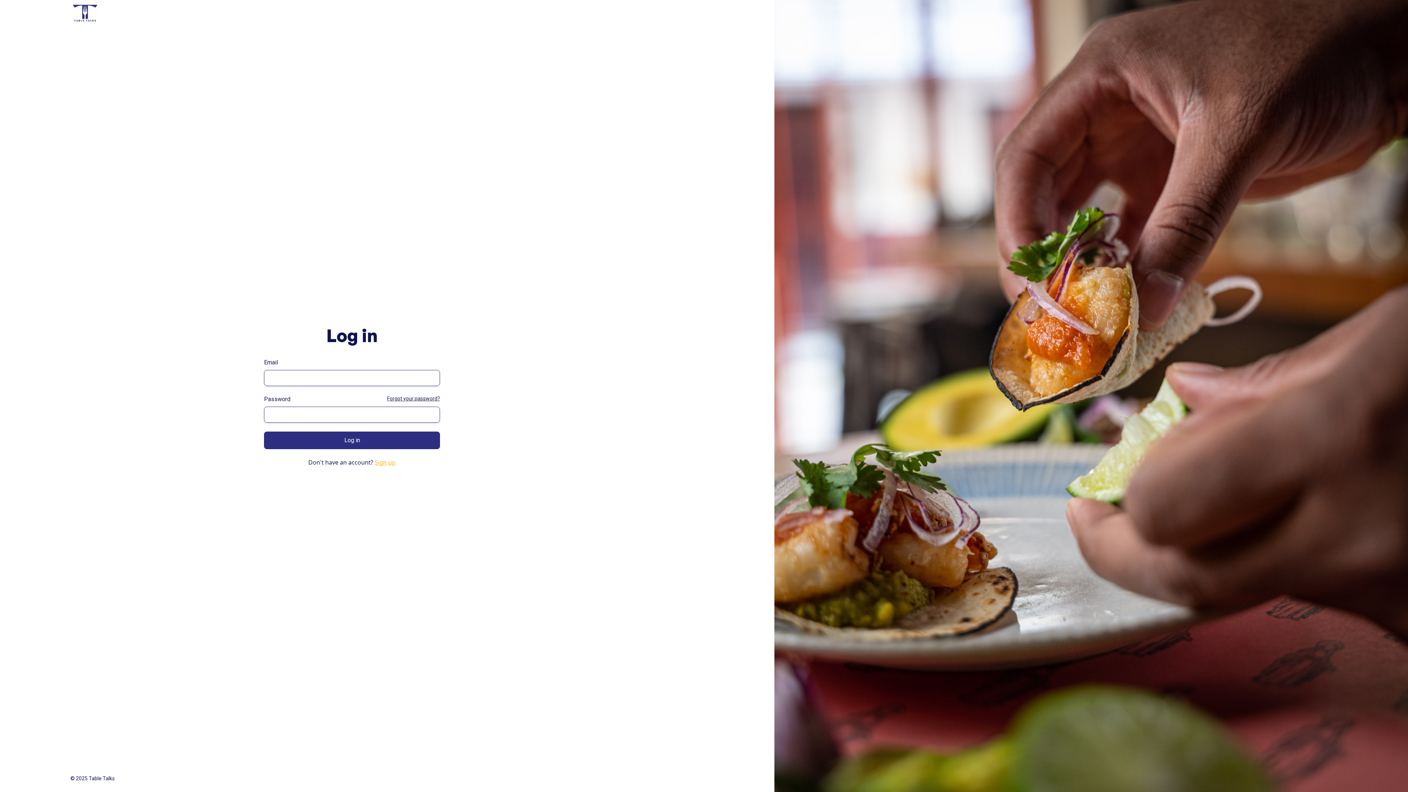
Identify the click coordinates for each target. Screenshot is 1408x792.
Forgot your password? (413, 399)
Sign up (385, 462)
